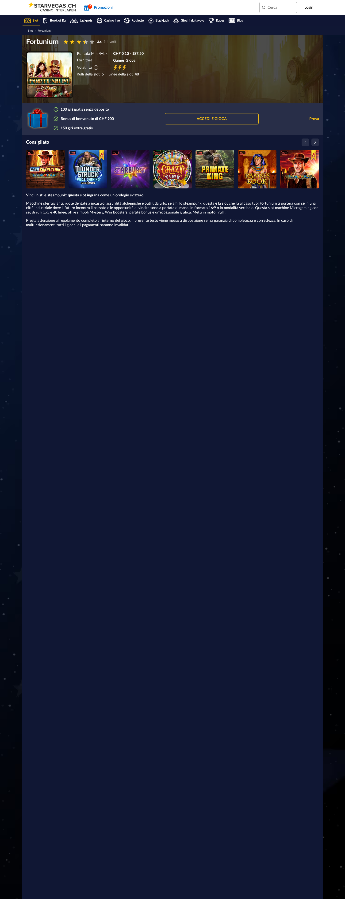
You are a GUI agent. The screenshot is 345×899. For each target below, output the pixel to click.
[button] (212, 118)
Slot (30, 30)
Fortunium (44, 30)
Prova (314, 119)
